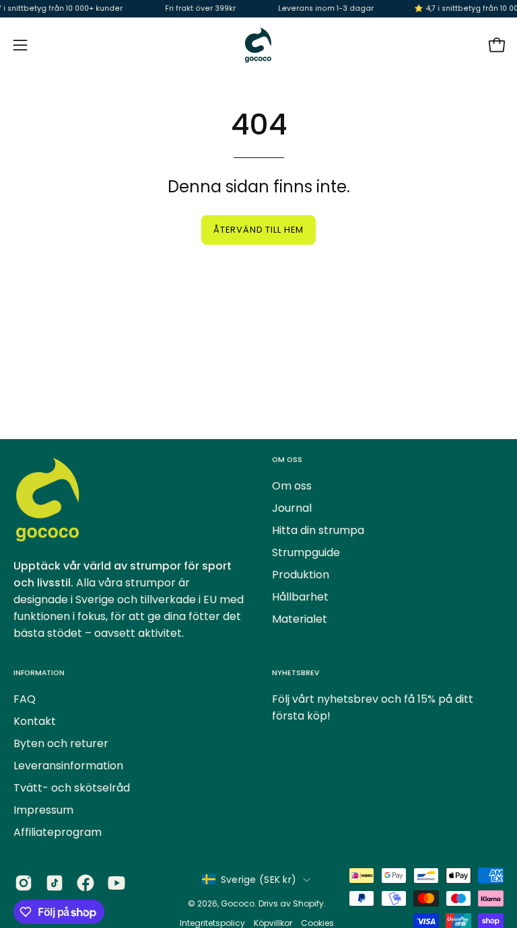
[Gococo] (258, 45)
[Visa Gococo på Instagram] (23, 883)
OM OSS (287, 459)
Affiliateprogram (57, 832)
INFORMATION (39, 672)
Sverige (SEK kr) (258, 879)
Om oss (292, 486)
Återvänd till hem (258, 229)
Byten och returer (60, 743)
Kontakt (34, 721)
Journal (292, 508)
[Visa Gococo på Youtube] (116, 883)
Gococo (237, 903)
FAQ (24, 699)
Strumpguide (306, 552)
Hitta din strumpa (318, 530)
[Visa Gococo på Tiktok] (54, 883)
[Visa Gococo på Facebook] (85, 883)
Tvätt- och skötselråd (71, 788)
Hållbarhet (300, 597)
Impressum (43, 810)
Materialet (299, 619)
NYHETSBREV (295, 672)
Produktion (300, 574)
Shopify (308, 903)
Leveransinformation (68, 765)
